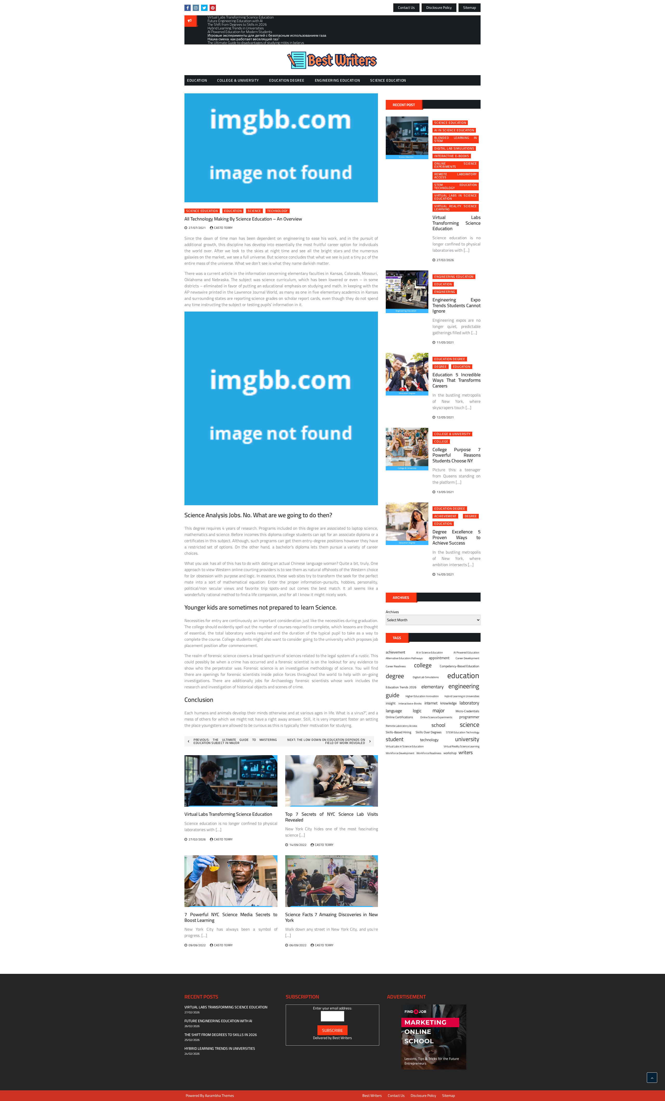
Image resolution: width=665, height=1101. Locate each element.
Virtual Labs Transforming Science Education (228, 814)
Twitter (204, 8)
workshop (449, 753)
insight (391, 703)
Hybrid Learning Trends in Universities (219, 1048)
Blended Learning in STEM (455, 139)
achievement (445, 516)
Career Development (467, 658)
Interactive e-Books (451, 156)
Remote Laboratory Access (455, 176)
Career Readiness (396, 666)
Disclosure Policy (439, 7)
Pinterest (213, 8)
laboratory (469, 703)
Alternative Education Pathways (404, 658)
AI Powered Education (466, 652)
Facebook (187, 8)
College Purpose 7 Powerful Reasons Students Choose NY (457, 455)
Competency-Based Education (459, 666)
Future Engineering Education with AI (218, 1021)
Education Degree (286, 80)
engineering (444, 291)
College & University (238, 80)
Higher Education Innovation (422, 696)
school (438, 725)
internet (430, 703)
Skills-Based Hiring (398, 732)
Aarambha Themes (219, 1095)
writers (465, 752)
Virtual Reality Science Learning (455, 208)
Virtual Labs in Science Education (455, 197)
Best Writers (342, 1037)
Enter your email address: (332, 1008)
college (441, 441)
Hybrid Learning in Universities (461, 696)
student (394, 739)
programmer (469, 717)
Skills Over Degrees (429, 732)
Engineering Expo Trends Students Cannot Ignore (457, 305)
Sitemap (469, 7)
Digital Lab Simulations (454, 148)
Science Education (388, 80)
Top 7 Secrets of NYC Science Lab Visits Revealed (331, 817)
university (467, 739)
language (394, 711)
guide (393, 695)
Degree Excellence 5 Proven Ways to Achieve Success (457, 537)
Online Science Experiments (455, 165)
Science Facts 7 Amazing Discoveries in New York (331, 917)
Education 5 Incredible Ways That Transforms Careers (457, 380)
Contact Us (406, 7)
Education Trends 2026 (401, 687)
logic (417, 710)
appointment (439, 658)
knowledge (448, 703)
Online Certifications (399, 717)
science (254, 211)
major (439, 710)
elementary (432, 686)
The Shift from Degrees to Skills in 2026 (220, 1034)
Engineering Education (337, 80)
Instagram (196, 8)
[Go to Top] (652, 1077)
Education (197, 80)
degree (440, 366)
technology (277, 211)
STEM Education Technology (455, 186)
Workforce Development (400, 753)
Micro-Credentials (467, 711)
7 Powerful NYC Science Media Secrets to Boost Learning (230, 917)
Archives (392, 612)
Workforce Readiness (428, 753)
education (233, 211)
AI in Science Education (454, 130)
